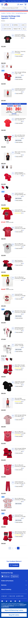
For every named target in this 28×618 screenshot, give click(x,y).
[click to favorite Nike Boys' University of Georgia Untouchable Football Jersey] (13, 52)
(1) (23, 54)
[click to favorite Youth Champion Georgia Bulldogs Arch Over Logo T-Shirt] (13, 173)
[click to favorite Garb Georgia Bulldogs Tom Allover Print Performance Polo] (13, 415)
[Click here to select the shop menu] (2, 4)
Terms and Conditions (8, 605)
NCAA (13, 13)
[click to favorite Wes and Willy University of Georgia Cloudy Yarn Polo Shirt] (13, 399)
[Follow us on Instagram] (15, 601)
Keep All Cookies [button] (14, 615)
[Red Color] (7, 66)
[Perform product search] (25, 7)
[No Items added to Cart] (25, 4)
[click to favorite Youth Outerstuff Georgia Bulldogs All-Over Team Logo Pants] (13, 482)
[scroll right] (25, 25)
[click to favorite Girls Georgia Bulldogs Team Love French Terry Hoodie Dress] (13, 449)
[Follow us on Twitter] (6, 601)
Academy (3, 13)
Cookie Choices (5, 606)
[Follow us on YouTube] (11, 601)
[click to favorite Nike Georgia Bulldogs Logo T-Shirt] (13, 73)
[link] (10, 548)
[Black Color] (11, 66)
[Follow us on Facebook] (2, 601)
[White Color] (3, 66)
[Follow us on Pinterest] (20, 601)
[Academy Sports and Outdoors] (6, 4)
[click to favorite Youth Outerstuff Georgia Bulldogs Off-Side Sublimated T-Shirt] (13, 194)
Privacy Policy (23, 604)
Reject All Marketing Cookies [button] (14, 610)
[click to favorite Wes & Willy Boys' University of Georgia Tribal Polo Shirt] (13, 499)
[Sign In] (18, 4)
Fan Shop (9, 13)
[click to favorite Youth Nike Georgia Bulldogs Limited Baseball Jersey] (13, 382)
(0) (23, 37)
